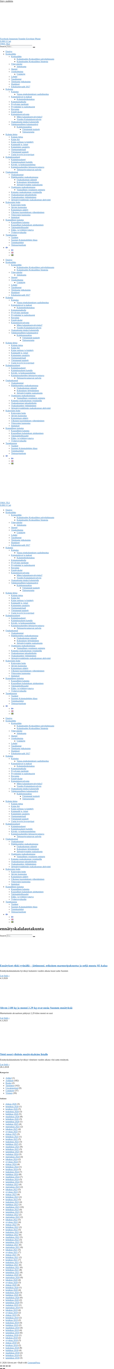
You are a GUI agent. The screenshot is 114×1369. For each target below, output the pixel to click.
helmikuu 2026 (12, 1119)
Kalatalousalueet (13, 157)
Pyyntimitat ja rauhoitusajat (23, 107)
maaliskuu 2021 (12, 1267)
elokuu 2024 (11, 1164)
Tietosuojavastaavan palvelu (29, 169)
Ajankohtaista (17, 71)
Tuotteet (14, 237)
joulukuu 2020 (12, 1275)
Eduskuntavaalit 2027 (20, 86)
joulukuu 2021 (12, 1245)
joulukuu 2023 (12, 1184)
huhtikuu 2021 (12, 1265)
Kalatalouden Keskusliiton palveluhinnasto (35, 59)
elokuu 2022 (11, 1224)
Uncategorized (12, 1088)
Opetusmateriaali (18, 149)
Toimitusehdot (17, 242)
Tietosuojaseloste (18, 245)
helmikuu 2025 (12, 1149)
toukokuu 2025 (12, 1142)
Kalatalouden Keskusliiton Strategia (32, 61)
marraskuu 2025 (13, 1126)
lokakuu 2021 (12, 1250)
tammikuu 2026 (12, 1121)
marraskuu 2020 (13, 1277)
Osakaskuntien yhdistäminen (23, 197)
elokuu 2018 (11, 1343)
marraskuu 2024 (13, 1157)
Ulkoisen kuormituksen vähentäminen (27, 212)
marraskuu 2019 (13, 1307)
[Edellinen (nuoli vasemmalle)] (1, 1368)
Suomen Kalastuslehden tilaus (24, 240)
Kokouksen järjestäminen (28, 182)
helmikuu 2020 (12, 1300)
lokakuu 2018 (12, 1338)
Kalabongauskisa (24, 127)
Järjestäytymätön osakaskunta (30, 185)
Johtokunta (21, 66)
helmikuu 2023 (12, 1209)
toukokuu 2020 (12, 1292)
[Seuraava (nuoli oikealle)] (4, 1368)
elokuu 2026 (11, 1104)
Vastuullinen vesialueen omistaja (31, 190)
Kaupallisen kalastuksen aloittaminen (27, 225)
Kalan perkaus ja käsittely (22, 142)
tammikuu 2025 (12, 1152)
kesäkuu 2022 (12, 1230)
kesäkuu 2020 (12, 1290)
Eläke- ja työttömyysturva (22, 230)
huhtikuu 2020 (12, 1295)
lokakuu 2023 (12, 1189)
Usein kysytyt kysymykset (22, 154)
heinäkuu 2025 (12, 1137)
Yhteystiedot (16, 64)
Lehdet (14, 76)
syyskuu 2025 (12, 1131)
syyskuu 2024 (12, 1162)
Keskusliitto (11, 54)
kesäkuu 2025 (12, 1139)
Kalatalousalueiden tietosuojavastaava (27, 167)
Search (3, 46)
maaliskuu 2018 (12, 1353)
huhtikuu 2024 (12, 1174)
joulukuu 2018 (12, 1335)
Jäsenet (14, 69)
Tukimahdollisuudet (20, 227)
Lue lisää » (5, 975)
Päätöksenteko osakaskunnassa (24, 177)
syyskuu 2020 (12, 1282)
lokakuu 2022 (12, 1219)
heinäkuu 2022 (12, 1227)
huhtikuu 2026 (12, 1114)
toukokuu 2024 (12, 1172)
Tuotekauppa (11, 235)
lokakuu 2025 (12, 1129)
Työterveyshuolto (18, 232)
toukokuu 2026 (12, 1111)
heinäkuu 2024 (12, 1167)
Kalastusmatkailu (18, 102)
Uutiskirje (21, 74)
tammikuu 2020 (12, 1302)
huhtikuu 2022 (12, 1235)
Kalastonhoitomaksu (26, 99)
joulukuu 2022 (12, 1214)
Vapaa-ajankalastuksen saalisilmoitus (33, 94)
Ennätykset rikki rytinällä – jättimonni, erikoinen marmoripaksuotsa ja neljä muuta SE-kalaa (53, 965)
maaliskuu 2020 (12, 1297)
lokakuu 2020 (12, 1280)
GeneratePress (34, 1362)
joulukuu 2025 (12, 1124)
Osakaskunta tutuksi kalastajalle (25, 122)
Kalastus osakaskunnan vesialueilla (26, 192)
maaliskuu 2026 (12, 1116)
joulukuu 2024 (12, 1154)
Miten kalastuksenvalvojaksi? (29, 117)
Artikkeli (9, 1080)
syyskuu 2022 (12, 1222)
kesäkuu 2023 (12, 1199)
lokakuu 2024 (12, 1159)
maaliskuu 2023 (12, 1207)
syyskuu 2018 (12, 1340)
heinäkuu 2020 (12, 1287)
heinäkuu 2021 (12, 1257)
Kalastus (9, 89)
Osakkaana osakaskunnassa (23, 187)
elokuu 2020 (11, 1285)
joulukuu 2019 (12, 1305)
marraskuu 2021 (13, 1247)
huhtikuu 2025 (12, 1144)
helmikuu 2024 (12, 1179)
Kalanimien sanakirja (20, 147)
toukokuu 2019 (12, 1323)
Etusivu (9, 51)
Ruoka (8, 1083)
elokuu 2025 (11, 1134)
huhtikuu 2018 (12, 1350)
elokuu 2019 (11, 1315)
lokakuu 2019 (12, 1310)
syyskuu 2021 (12, 1252)
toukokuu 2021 (12, 1262)
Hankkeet (15, 84)
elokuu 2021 (11, 1255)
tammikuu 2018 (12, 1358)
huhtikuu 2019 (12, 1325)
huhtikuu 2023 (12, 1204)
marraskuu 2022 (13, 1217)
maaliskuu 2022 (12, 1237)
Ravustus (15, 109)
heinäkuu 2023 (12, 1197)
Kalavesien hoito (13, 202)
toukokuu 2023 (12, 1202)
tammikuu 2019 (12, 1333)
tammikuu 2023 (12, 1212)
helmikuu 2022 (12, 1240)
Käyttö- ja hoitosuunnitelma (23, 164)
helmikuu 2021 (12, 1270)
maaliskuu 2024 (12, 1177)
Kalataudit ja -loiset (19, 144)
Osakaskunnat (12, 172)
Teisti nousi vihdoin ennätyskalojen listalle (24, 1054)
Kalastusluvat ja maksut (21, 97)
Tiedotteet (10, 1085)
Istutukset (15, 217)
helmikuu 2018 (12, 1355)
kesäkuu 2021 (12, 1260)
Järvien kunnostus (19, 207)
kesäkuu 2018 (12, 1345)
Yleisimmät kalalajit (31, 129)
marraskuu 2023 (13, 1187)
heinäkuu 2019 (12, 1317)
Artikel (9, 1078)
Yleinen (9, 1093)
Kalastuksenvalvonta (20, 114)
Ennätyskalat (16, 112)
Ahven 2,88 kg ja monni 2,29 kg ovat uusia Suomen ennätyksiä (36, 1007)
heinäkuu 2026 (12, 1106)
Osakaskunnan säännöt (27, 179)
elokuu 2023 (11, 1194)
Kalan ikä (15, 139)
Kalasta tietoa (11, 134)
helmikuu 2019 (12, 1330)
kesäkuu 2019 (12, 1320)
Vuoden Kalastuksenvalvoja (29, 119)
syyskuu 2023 (12, 1192)
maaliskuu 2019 (12, 1328)
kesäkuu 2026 (12, 1109)
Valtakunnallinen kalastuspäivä (24, 124)
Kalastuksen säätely (19, 210)
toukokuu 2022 (12, 1232)
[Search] (34, 47)
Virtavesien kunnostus (20, 215)
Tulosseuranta (28, 132)
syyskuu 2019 (12, 1312)
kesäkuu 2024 (12, 1169)
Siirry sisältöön (6, 1)
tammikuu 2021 (12, 1272)
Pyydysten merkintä (20, 104)
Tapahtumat (16, 79)
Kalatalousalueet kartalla (22, 162)
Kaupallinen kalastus (15, 220)
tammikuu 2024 (12, 1182)
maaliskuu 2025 (12, 1147)
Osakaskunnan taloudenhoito (24, 195)
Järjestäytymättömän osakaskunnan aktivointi (31, 200)
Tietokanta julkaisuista (21, 81)
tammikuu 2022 (12, 1242)
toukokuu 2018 (12, 1348)
